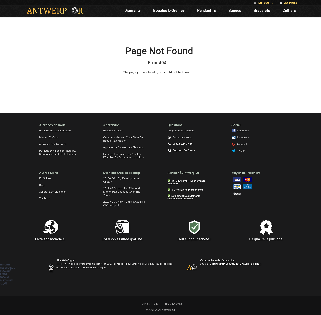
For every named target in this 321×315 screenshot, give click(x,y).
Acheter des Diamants (52, 191)
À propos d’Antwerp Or (53, 143)
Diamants (132, 10)
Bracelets (262, 10)
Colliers (289, 10)
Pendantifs (206, 10)
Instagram (243, 137)
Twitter (241, 150)
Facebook (243, 130)
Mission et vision (49, 137)
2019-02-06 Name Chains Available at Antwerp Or (124, 203)
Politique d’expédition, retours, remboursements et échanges (57, 152)
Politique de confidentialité (55, 130)
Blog (41, 185)
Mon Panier (290, 3)
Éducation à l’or (112, 130)
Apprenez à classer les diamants (123, 147)
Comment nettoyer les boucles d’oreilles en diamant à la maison (123, 155)
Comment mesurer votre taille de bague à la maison (123, 139)
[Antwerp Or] (189, 268)
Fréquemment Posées (180, 130)
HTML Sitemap (173, 303)
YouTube (44, 198)
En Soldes (45, 178)
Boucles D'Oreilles (169, 10)
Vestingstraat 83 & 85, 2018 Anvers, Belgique (235, 263)
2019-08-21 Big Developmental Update (121, 180)
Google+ (242, 143)
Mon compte (265, 3)
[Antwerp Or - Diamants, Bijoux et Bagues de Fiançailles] (55, 10)
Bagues (234, 10)
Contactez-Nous (182, 137)
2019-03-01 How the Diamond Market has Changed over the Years (121, 192)
